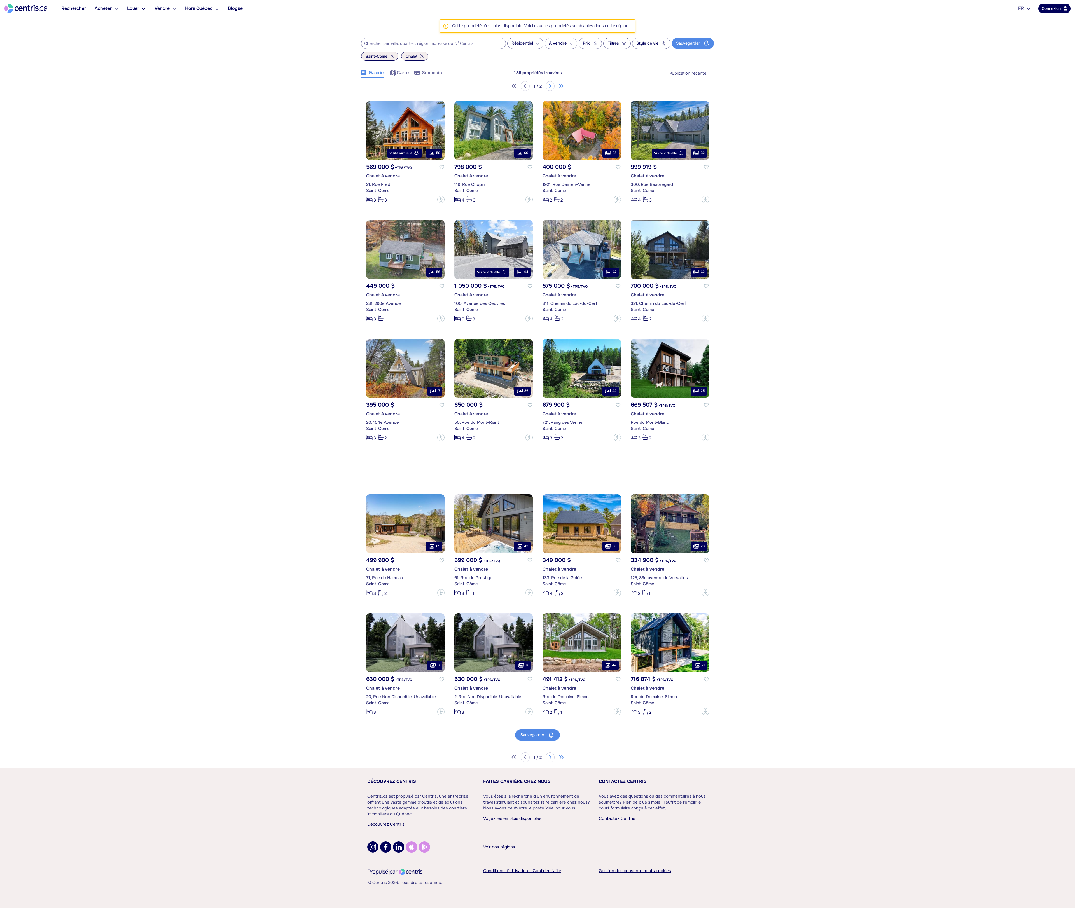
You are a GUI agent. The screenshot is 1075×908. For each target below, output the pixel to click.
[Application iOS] (411, 847)
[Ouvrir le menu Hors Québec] (217, 8)
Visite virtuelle (400, 153)
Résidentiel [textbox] (522, 43)
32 (703, 153)
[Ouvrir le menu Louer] (143, 8)
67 (614, 272)
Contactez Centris (623, 781)
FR (1021, 8)
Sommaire (432, 73)
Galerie (376, 73)
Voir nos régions (499, 847)
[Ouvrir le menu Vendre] (174, 8)
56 (438, 272)
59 (438, 153)
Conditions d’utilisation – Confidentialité (522, 871)
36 (526, 391)
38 (614, 546)
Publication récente (687, 73)
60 (526, 153)
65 (438, 546)
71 (703, 665)
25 (703, 391)
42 (614, 391)
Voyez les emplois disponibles (512, 818)
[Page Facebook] (385, 847)
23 (703, 546)
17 (438, 391)
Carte (403, 73)
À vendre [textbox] (558, 43)
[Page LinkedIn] (398, 847)
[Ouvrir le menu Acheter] (116, 8)
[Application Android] (424, 847)
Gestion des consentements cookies (635, 871)
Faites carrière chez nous (517, 781)
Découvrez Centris (391, 781)
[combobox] (433, 43)
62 (703, 272)
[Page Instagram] (372, 847)
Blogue (235, 8)
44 (526, 272)
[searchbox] (430, 44)
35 (614, 153)
